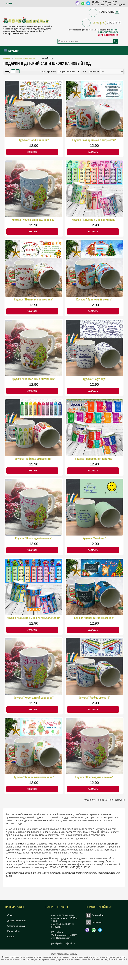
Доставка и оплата (16, 920)
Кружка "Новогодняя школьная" (94, 617)
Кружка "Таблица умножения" (33, 458)
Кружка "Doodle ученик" (33, 140)
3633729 (107, 23)
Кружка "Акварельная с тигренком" (94, 140)
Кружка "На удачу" (94, 379)
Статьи (10, 936)
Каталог (13, 50)
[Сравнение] (60, 152)
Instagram (97, 922)
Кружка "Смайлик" (94, 538)
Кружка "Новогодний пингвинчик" (33, 379)
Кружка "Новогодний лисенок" (94, 777)
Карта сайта (13, 931)
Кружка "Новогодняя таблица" (94, 458)
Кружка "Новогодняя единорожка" (34, 219)
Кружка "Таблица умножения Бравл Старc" (33, 617)
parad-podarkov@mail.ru (108, 30)
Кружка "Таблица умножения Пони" (94, 219)
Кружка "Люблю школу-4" (94, 697)
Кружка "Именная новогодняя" (33, 299)
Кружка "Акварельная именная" (34, 777)
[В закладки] (59, 152)
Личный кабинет (108, 35)
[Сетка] (18, 71)
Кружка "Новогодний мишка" (33, 538)
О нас (10, 915)
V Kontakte (97, 915)
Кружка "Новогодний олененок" (34, 697)
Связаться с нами (16, 926)
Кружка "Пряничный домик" (94, 299)
